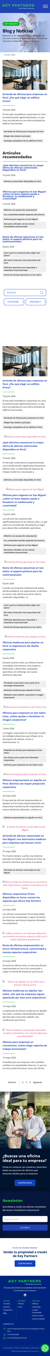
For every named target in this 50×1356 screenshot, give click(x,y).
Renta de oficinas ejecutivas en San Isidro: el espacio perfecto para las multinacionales (23, 239)
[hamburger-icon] (44, 6)
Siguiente (37, 1082)
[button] (11, 24)
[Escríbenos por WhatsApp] (45, 1348)
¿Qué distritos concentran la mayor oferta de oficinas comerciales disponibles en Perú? (23, 167)
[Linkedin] (25, 1295)
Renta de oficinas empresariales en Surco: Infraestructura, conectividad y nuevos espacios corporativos (24, 949)
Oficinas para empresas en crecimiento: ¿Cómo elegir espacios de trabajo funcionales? (25, 1045)
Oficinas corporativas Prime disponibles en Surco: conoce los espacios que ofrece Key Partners (22, 897)
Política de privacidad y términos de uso (25, 1351)
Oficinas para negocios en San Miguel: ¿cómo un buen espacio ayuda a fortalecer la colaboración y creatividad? (24, 195)
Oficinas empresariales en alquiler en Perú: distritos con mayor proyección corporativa (24, 784)
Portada (7, 55)
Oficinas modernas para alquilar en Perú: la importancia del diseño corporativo (23, 646)
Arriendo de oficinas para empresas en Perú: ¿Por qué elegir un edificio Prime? (25, 98)
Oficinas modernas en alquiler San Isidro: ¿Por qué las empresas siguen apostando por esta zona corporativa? (24, 994)
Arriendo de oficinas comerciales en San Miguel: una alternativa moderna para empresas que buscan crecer (24, 839)
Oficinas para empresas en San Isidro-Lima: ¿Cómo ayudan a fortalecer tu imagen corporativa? (24, 716)
